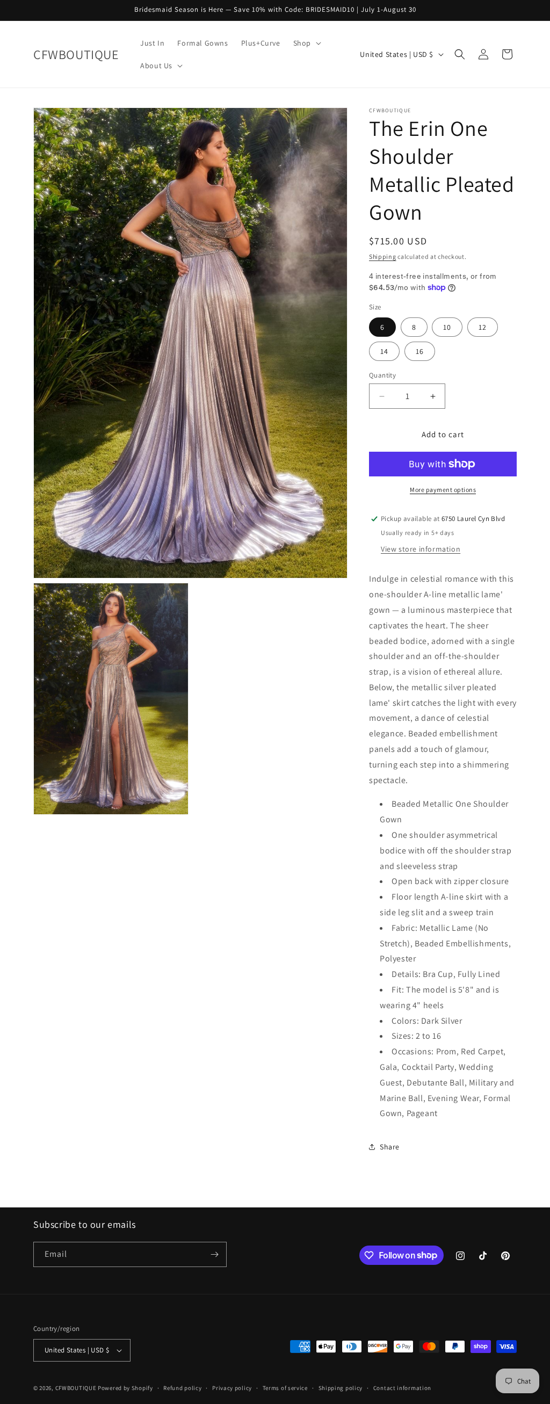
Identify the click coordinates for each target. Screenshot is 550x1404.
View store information (420, 549)
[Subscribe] (214, 1254)
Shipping (382, 256)
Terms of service (285, 1388)
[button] (306, 43)
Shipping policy (341, 1388)
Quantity (382, 375)
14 (384, 351)
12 (483, 327)
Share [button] (390, 1147)
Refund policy (182, 1388)
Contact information (402, 1388)
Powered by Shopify (125, 1388)
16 (420, 351)
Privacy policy (232, 1388)
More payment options (443, 490)
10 (447, 327)
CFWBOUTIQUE (76, 1388)
